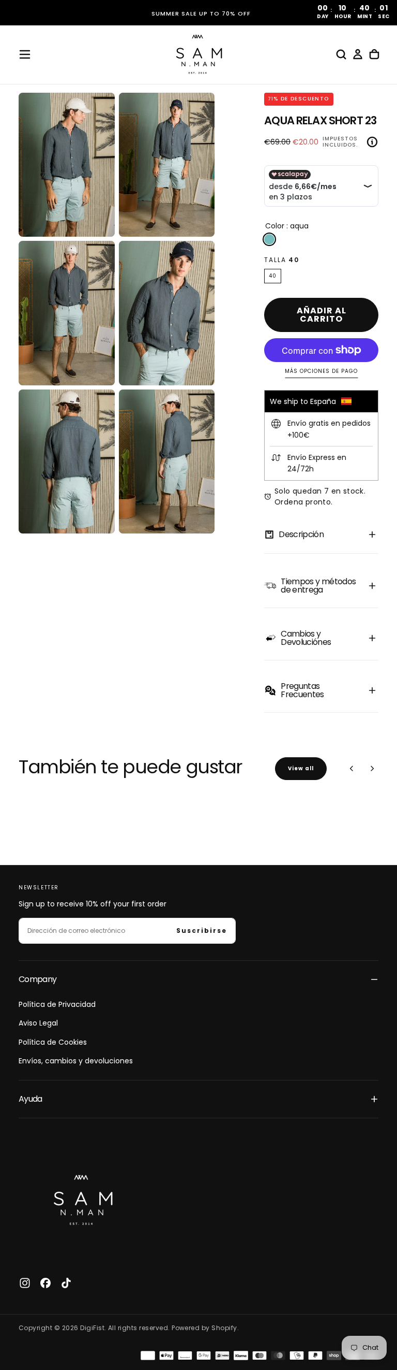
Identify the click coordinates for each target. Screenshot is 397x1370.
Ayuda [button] (30, 1099)
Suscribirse (201, 930)
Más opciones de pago (321, 371)
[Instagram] (25, 1283)
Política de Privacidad (57, 1004)
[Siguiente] (372, 768)
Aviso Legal (38, 1023)
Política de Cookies (53, 1042)
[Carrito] (374, 54)
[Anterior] (351, 768)
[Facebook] (45, 1283)
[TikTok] (66, 1283)
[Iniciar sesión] (358, 54)
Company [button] (38, 979)
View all (301, 768)
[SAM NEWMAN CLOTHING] (81, 1197)
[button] (25, 54)
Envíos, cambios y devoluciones (76, 1061)
